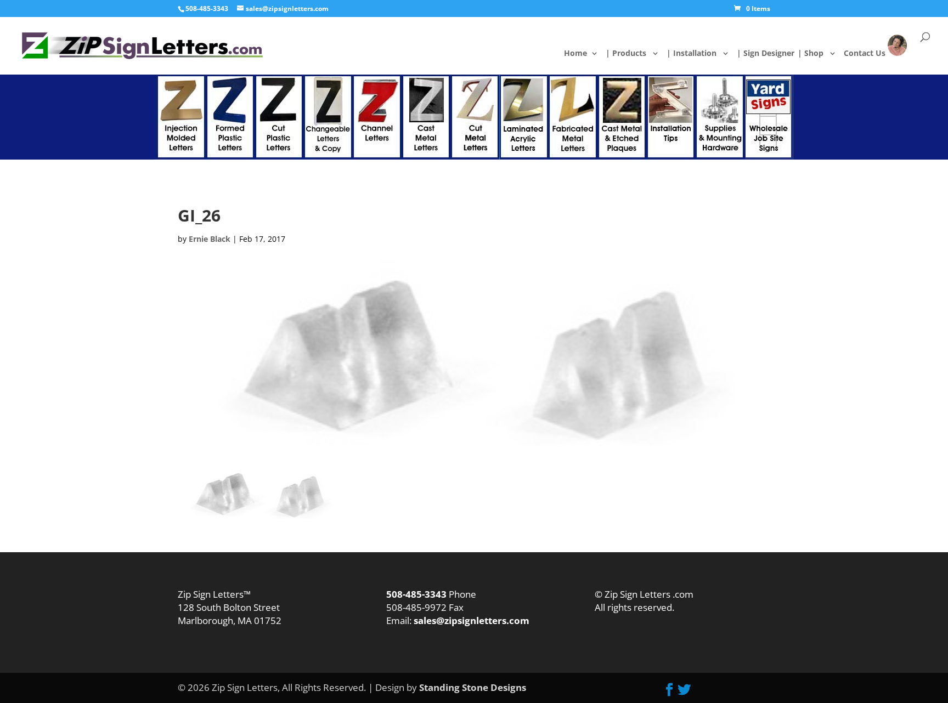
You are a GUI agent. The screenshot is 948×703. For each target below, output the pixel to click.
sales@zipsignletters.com (470, 620)
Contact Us (872, 53)
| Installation (697, 53)
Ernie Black (209, 239)
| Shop (816, 53)
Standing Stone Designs (472, 687)
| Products (632, 53)
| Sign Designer (771, 53)
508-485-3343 (206, 8)
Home (584, 53)
